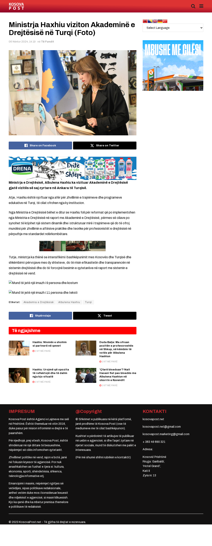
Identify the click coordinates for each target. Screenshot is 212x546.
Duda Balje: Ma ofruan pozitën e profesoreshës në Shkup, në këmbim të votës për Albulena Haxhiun (116, 349)
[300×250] (173, 65)
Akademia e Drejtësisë (39, 302)
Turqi (88, 302)
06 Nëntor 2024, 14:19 (22, 41)
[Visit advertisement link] (72, 168)
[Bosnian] (150, 21)
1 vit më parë (42, 351)
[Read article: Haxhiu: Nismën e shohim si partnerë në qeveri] (19, 348)
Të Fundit (47, 41)
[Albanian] (145, 21)
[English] (155, 21)
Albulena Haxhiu (69, 302)
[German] (160, 21)
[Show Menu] (201, 6)
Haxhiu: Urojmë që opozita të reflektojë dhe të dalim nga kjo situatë (51, 373)
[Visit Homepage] (16, 6)
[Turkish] (165, 21)
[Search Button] (193, 6)
